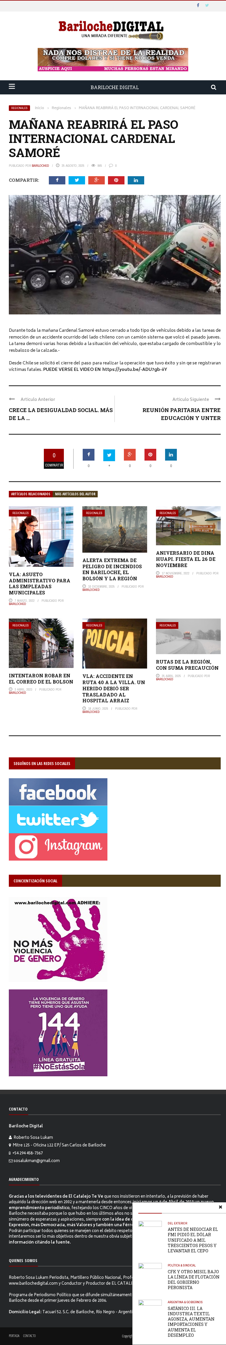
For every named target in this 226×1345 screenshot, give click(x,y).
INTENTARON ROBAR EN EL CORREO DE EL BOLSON (41, 678)
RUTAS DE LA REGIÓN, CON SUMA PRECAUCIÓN (187, 665)
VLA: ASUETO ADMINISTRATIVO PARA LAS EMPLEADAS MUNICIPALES (39, 583)
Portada (14, 1335)
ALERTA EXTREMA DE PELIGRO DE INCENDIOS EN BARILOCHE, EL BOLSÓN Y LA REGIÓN (112, 569)
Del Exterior (177, 1223)
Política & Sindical (182, 1265)
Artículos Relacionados (30, 493)
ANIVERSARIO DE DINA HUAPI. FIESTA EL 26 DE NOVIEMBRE (185, 559)
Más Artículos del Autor (75, 493)
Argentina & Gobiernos (185, 1302)
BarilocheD (40, 166)
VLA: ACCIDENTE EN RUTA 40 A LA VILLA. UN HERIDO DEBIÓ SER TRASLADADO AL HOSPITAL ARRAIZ (113, 688)
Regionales (19, 108)
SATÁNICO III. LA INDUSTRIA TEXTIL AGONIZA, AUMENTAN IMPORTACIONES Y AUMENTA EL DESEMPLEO (191, 1322)
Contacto (29, 1335)
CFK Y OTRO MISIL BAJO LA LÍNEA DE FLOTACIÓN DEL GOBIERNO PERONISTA (194, 1280)
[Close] (220, 1208)
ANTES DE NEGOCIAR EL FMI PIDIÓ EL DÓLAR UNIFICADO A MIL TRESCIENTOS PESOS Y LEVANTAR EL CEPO (193, 1240)
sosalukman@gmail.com (37, 1161)
